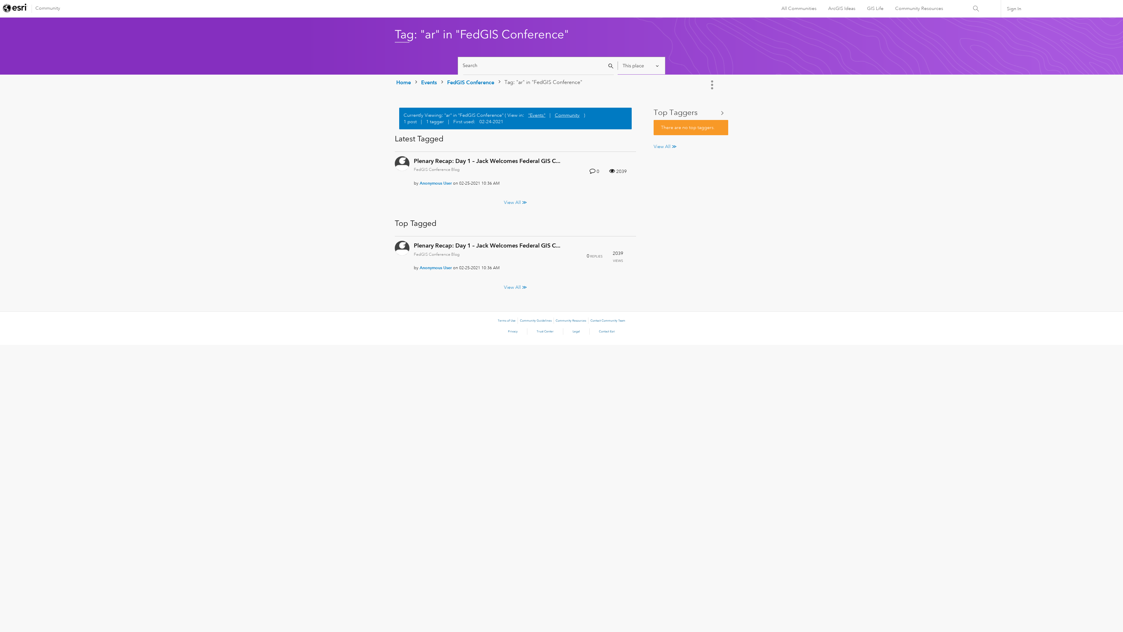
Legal (576, 331)
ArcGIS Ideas (841, 8)
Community (47, 8)
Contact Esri (607, 331)
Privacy (513, 331)
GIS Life (875, 8)
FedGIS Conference (470, 82)
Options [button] (713, 85)
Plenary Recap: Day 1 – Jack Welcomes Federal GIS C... (487, 160)
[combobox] (538, 65)
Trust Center (545, 331)
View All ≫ (515, 202)
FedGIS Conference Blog (437, 169)
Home (403, 82)
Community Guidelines (536, 320)
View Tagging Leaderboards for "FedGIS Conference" (691, 112)
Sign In (1014, 9)
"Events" (536, 115)
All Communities (799, 8)
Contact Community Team (607, 320)
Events (429, 82)
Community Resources (919, 8)
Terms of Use (507, 320)
